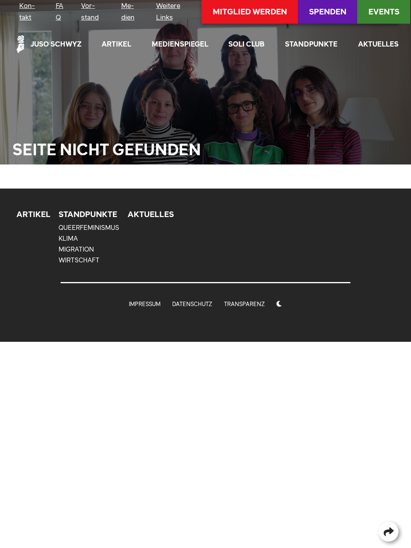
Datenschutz (192, 304)
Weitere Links (168, 11)
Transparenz (244, 304)
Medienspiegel (180, 44)
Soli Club (246, 44)
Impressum (145, 304)
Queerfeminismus (89, 227)
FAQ (59, 11)
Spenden (327, 12)
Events (383, 12)
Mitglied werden (250, 12)
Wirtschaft (79, 260)
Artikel (116, 44)
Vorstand (90, 11)
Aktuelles (378, 44)
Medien (127, 11)
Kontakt (27, 11)
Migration (76, 249)
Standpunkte (311, 44)
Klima (68, 238)
